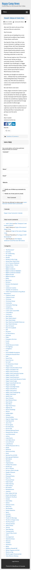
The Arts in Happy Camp (12, 520)
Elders (7, 337)
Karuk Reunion (10, 426)
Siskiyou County (10, 504)
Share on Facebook (6, 124)
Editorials (8, 335)
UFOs (7, 535)
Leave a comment (7, 23)
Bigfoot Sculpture (10, 276)
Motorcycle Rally (10, 451)
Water (7, 546)
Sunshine (8, 514)
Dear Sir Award (10, 326)
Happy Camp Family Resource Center (16, 379)
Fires (7, 350)
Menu (5, 12)
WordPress (15, 566)
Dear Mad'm (9, 316)
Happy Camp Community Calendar (13, 213)
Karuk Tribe (9, 428)
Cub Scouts (9, 314)
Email (5, 175)
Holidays (8, 415)
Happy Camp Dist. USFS (12, 375)
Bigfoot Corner (10, 267)
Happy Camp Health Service (13, 383)
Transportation (10, 531)
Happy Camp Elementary (12, 377)
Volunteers (9, 544)
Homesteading (10, 417)
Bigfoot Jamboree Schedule (13, 272)
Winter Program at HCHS (12, 550)
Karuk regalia (9, 424)
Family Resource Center (12, 345)
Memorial (8, 449)
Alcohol (8, 257)
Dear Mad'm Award (11, 318)
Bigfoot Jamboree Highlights (13, 270)
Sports (7, 512)
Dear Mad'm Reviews (11, 324)
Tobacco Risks (9, 525)
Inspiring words (10, 421)
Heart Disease (9, 398)
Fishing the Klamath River (13, 354)
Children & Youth (10, 295)
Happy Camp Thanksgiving (13, 392)
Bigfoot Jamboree (10, 269)
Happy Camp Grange (11, 381)
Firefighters (9, 348)
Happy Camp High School (12, 386)
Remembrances (10, 489)
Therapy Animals (10, 523)
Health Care (9, 396)
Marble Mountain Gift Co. (13, 445)
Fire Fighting (9, 346)
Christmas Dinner (10, 301)
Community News (19, 21)
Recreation (9, 487)
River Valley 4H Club (11, 493)
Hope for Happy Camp (12, 419)
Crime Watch (9, 312)
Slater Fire (8, 506)
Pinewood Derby (10, 476)
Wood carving (9, 552)
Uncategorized (10, 537)
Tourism (8, 527)
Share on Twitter (9, 124)
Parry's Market (10, 468)
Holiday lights (9, 413)
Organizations (9, 462)
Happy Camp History (11, 388)
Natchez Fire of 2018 (11, 455)
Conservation (9, 308)
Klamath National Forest (12, 430)
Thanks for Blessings (11, 518)
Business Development (12, 284)
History (8, 411)
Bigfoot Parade (10, 274)
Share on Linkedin (13, 124)
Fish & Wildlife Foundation (13, 352)
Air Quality (9, 255)
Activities (8, 251)
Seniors (8, 502)
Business (8, 282)
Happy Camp (9, 365)
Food (7, 356)
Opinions (8, 461)
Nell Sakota (9, 459)
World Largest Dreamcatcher (14, 554)
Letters (8, 436)
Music (7, 453)
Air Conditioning (10, 253)
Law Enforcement (10, 434)
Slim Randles (9, 508)
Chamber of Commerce (12, 136)
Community (9, 303)
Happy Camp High (10, 385)
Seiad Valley (9, 501)
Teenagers (8, 516)
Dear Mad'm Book (10, 320)
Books (7, 278)
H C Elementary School (12, 364)
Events (7, 341)
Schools (8, 499)
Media (7, 447)
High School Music (11, 405)
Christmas (8, 299)
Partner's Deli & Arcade (12, 470)
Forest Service (9, 360)
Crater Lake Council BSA (12, 310)
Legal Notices (15, 561)
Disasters (8, 331)
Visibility (8, 542)
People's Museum (10, 472)
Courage (23, 566)
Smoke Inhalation (10, 510)
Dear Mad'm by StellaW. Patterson (15, 322)
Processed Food (10, 480)
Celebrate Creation (11, 288)
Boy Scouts (9, 280)
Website (5, 182)
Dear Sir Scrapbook (11, 327)
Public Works (9, 485)
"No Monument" (10, 250)
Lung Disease (9, 443)
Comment (6, 152)
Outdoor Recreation (11, 464)
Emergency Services (11, 339)
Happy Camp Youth (11, 394)
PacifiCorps (9, 466)
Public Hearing (10, 483)
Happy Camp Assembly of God (14, 367)
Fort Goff (8, 362)
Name (5, 169)
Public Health (9, 482)
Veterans (8, 540)
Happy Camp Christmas (12, 371)
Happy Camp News (11, 3)
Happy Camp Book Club (12, 369)
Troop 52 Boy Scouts (11, 533)
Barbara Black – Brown (12, 265)
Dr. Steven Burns (10, 333)
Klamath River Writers (12, 432)
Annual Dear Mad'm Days (12, 261)
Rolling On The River (11, 497)
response (8, 491)
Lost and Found (10, 442)
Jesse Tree (8, 423)
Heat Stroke (9, 402)
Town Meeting (9, 529)
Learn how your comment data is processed (14, 203)
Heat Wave (9, 404)
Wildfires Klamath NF (11, 548)
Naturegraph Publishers (12, 457)
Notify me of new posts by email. (14, 193)
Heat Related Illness (11, 400)
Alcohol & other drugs (11, 259)
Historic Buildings (10, 409)
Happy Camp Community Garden (14, 373)
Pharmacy (8, 474)
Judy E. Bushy (9, 223)
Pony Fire (8, 478)
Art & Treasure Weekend (12, 263)
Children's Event (10, 297)
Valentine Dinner (10, 539)
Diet (7, 329)
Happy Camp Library (11, 390)
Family (7, 343)
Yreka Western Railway (12, 556)
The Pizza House (10, 521)
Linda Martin (9, 438)
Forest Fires (9, 358)
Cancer (8, 286)
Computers (9, 307)
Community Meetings (11, 305)
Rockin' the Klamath (11, 495)
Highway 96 (9, 407)
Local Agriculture (10, 440)
